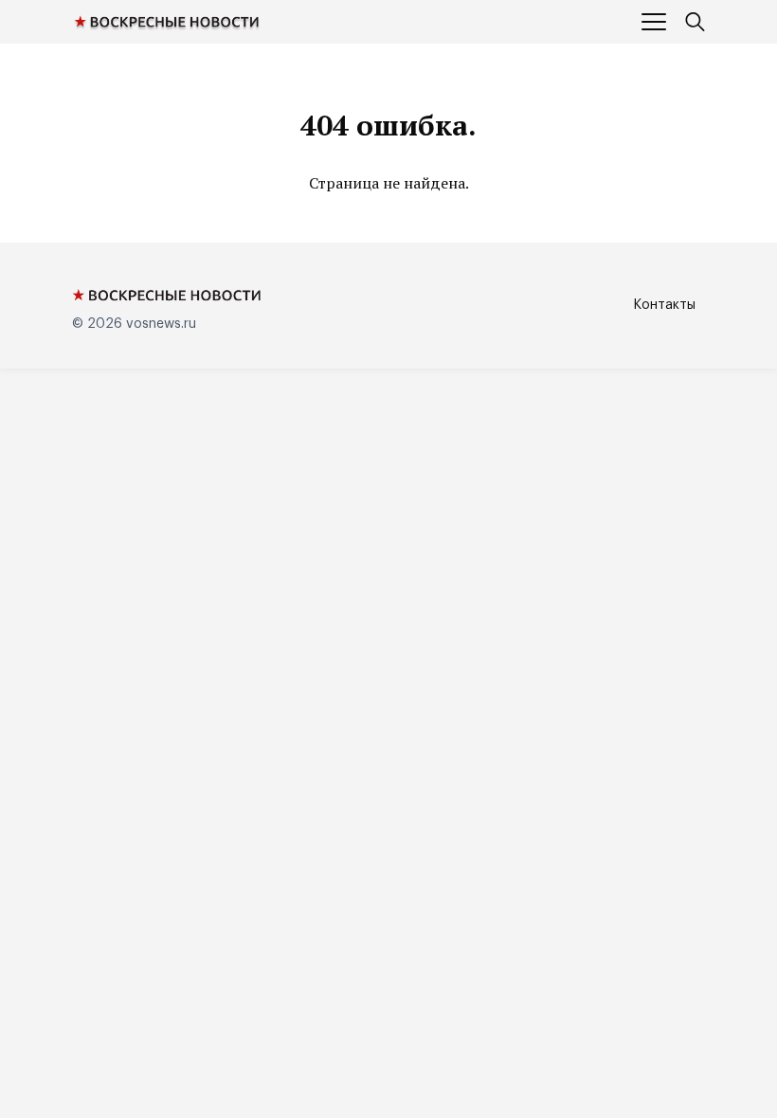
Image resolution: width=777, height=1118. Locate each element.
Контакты (664, 305)
